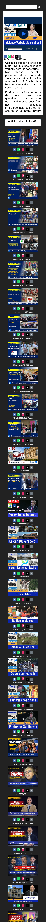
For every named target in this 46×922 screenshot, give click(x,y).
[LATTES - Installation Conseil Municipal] (23, 323)
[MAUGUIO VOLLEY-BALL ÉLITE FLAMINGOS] (23, 296)
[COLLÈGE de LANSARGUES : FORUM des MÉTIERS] (23, 402)
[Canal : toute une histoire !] (23, 561)
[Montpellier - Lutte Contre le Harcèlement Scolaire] (23, 349)
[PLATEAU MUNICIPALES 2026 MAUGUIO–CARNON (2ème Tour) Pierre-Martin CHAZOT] (23, 836)
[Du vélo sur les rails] (23, 667)
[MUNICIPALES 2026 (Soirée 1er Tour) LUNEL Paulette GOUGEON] (23, 777)
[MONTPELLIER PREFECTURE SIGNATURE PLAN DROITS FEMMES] (23, 376)
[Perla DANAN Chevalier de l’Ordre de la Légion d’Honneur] (23, 137)
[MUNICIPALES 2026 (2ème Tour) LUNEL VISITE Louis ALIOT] (23, 865)
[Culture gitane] (23, 693)
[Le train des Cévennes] (23, 587)
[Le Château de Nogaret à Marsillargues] (23, 455)
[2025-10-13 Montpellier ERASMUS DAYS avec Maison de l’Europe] (23, 747)
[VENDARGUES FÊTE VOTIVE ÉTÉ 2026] (23, 164)
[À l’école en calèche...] (23, 534)
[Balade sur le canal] (23, 640)
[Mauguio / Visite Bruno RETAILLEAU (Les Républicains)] (23, 482)
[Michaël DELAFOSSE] (23, 508)
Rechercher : (23, 4)
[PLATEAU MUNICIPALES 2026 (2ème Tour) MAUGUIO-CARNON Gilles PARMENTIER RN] (23, 806)
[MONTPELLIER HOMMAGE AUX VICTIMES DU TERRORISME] (23, 217)
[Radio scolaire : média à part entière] (23, 614)
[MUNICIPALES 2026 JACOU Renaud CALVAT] (23, 893)
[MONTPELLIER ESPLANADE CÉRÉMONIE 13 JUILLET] (23, 270)
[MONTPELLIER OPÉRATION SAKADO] (23, 243)
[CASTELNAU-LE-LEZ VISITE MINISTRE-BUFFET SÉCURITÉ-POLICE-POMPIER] (23, 190)
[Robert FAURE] (23, 720)
